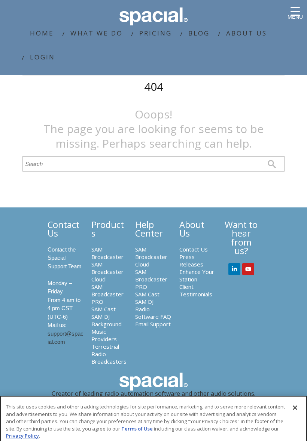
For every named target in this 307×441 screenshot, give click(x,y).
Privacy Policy (22, 435)
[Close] (295, 408)
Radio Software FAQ (153, 312)
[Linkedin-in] (234, 269)
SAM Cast (103, 309)
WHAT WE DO (96, 33)
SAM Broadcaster (107, 253)
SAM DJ (100, 316)
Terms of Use (137, 428)
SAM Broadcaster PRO (107, 294)
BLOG (199, 33)
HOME (42, 33)
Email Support (153, 324)
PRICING (155, 33)
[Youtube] (248, 269)
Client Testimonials (195, 290)
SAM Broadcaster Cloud (107, 271)
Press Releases (191, 260)
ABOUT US (246, 33)
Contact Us (193, 249)
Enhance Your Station (196, 275)
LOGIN (42, 57)
